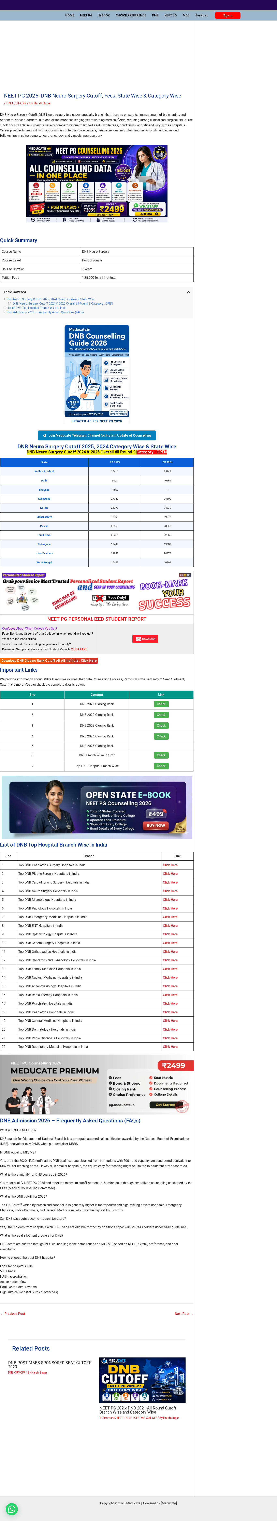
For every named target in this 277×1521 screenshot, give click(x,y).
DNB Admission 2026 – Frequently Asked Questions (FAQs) (45, 312)
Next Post (184, 1314)
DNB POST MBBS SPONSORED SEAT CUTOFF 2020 (49, 1364)
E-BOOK (104, 15)
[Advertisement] (97, 51)
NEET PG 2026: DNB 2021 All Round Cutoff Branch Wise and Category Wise (137, 1410)
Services (201, 15)
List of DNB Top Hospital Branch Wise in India (36, 308)
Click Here (170, 865)
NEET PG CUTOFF (128, 1417)
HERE (83, 649)
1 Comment (107, 1417)
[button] (227, 15)
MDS (186, 15)
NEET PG (86, 15)
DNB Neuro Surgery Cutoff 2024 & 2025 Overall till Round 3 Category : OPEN (63, 303)
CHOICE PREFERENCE (131, 15)
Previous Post (12, 1314)
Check (161, 704)
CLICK (74, 649)
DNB (155, 15)
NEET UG (170, 15)
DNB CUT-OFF (16, 103)
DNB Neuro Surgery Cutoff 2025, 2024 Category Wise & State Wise (50, 299)
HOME (69, 15)
